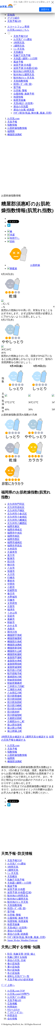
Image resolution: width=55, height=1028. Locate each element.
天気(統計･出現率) (23, 103)
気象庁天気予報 (22, 55)
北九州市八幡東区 (17, 520)
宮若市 (11, 616)
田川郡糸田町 (14, 702)
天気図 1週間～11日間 (25, 58)
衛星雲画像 (19, 100)
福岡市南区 (13, 536)
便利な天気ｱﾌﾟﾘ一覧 (18, 976)
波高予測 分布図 (22, 65)
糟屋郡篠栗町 (14, 638)
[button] (54, 306)
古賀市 (11, 606)
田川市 (11, 561)
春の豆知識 (13, 963)
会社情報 (12, 1018)
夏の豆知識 (13, 966)
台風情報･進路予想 (23, 93)
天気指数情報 (20, 81)
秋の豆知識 (13, 970)
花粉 (12, 241)
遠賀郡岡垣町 (14, 664)
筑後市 (11, 571)
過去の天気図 (20, 106)
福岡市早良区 (14, 545)
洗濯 (12, 234)
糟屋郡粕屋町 (14, 654)
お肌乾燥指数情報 (17, 128)
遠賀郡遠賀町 (14, 667)
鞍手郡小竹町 (14, 670)
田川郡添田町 (14, 699)
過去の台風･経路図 (23, 109)
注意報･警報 (20, 90)
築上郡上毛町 (14, 728)
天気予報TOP (20, 36)
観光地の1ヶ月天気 (23, 77)
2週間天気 (18, 45)
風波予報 (18, 61)
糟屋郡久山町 (14, 651)
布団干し (15, 238)
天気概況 (18, 52)
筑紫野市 (12, 590)
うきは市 (12, 612)
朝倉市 (11, 622)
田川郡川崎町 (14, 705)
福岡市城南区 (14, 542)
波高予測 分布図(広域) (25, 68)
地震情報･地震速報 (17, 921)
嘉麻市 (11, 619)
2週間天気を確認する (36, 736)
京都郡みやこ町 (15, 721)
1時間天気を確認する (12, 736)
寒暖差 (13, 268)
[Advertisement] (27, 166)
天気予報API (14, 21)
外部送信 (12, 1015)
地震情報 (18, 97)
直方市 (11, 555)
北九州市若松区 (15, 507)
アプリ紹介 (13, 18)
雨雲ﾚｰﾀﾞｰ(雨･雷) (22, 84)
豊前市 (11, 580)
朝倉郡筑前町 (14, 680)
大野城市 (12, 596)
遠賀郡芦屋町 (14, 657)
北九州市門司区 (15, 504)
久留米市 (12, 552)
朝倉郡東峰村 (14, 683)
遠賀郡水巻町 (14, 660)
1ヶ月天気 (18, 49)
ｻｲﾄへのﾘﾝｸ (13, 1010)
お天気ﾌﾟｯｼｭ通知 (22, 39)
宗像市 (11, 600)
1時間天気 (18, 42)
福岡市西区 (13, 539)
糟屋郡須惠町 (14, 134)
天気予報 (12, 121)
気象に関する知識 (17, 957)
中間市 (11, 584)
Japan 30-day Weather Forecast (22, 940)
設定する (45, 9)
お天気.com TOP (16, 990)
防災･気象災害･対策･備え (21, 954)
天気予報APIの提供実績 (20, 979)
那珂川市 (12, 632)
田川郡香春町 (14, 696)
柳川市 (11, 564)
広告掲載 (12, 1003)
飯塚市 (11, 558)
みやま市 (12, 625)
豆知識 (11, 14)
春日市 (11, 593)
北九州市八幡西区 (17, 523)
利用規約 (12, 1006)
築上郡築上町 (14, 731)
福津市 (11, 609)
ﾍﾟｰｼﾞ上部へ (8, 985)
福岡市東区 (13, 526)
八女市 (11, 568)
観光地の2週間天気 (23, 74)
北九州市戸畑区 (15, 510)
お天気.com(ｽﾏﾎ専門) (18, 994)
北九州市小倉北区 (17, 513)
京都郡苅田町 (14, 718)
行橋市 (11, 577)
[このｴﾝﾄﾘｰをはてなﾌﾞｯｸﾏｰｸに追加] (8, 226)
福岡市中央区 (14, 533)
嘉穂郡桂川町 (14, 676)
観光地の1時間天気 (23, 71)
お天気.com (13, 118)
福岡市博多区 (14, 529)
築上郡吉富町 (14, 724)
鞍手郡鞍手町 (14, 673)
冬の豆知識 (13, 973)
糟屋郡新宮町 (14, 648)
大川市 (11, 574)
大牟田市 (12, 548)
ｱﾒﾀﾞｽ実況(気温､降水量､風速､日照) (32, 113)
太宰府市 (12, 603)
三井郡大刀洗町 (15, 686)
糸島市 (11, 628)
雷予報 (17, 87)
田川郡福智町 (14, 715)
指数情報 (12, 125)
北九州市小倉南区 (17, 517)
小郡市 (11, 587)
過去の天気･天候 (16, 960)
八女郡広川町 (14, 692)
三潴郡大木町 (14, 689)
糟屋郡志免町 (14, 641)
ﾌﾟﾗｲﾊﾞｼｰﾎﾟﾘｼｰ (15, 1012)
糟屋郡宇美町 (14, 635)
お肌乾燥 (35, 265)
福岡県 (11, 131)
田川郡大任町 (14, 708)
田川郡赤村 (13, 712)
